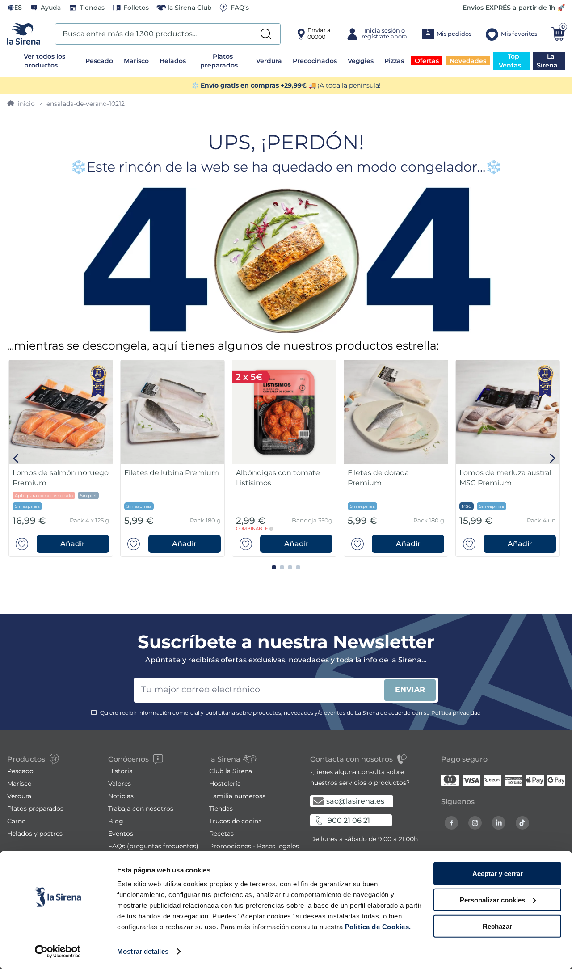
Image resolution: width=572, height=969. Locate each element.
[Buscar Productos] (266, 34)
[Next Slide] (552, 458)
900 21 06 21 (349, 820)
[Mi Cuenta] (376, 34)
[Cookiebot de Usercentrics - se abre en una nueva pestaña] (58, 951)
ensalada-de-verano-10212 (85, 104)
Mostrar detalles (142, 951)
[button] (73, 544)
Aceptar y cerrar (497, 873)
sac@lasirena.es (355, 801)
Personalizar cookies (492, 900)
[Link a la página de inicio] (21, 103)
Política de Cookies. (377, 927)
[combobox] (168, 34)
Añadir (72, 543)
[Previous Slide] (16, 458)
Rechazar (497, 926)
